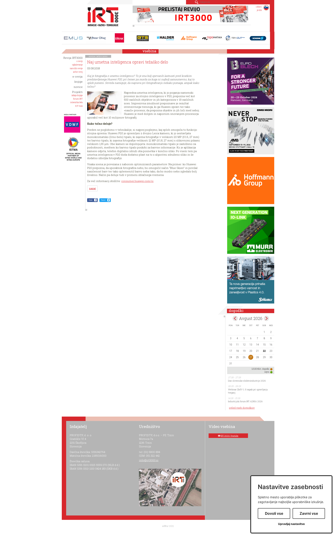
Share (90, 200)
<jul (235, 318)
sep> (266, 318)
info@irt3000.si (148, 460)
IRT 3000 (101, 17)
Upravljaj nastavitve (291, 524)
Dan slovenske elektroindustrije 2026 (247, 380)
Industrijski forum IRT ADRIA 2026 (245, 401)
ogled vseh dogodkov (242, 407)
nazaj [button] (92, 188)
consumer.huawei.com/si (137, 181)
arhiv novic (102, 56)
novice (92, 56)
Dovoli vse (274, 513)
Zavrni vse (309, 513)
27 (250, 357)
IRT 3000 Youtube (229, 435)
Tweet (103, 200)
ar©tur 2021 (168, 526)
